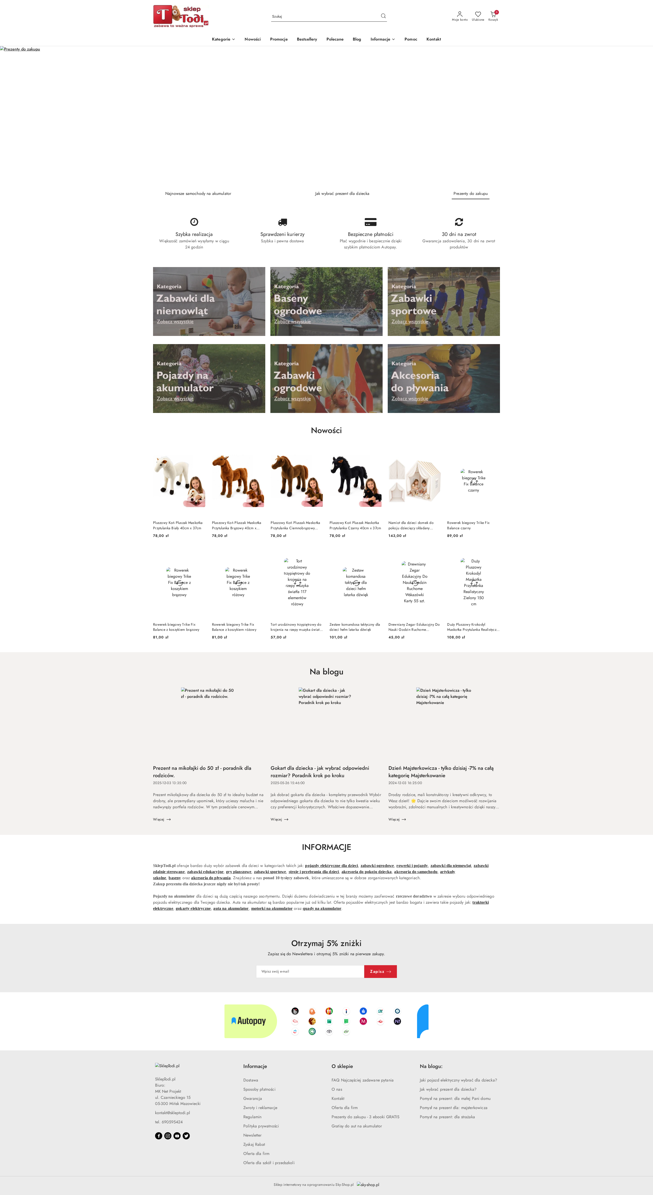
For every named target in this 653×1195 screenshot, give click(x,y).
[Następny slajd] (642, 116)
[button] (383, 39)
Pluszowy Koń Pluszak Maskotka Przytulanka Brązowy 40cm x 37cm (236, 525)
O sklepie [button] (342, 1066)
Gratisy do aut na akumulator (357, 1126)
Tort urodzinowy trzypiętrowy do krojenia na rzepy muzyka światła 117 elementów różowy (296, 627)
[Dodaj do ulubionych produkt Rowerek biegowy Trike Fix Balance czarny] (494, 452)
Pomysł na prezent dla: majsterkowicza (453, 1108)
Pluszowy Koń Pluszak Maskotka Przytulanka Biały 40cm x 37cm (178, 525)
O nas (337, 1089)
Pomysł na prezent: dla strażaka (447, 1117)
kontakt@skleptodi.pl (172, 1113)
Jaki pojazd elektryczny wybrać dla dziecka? (458, 1080)
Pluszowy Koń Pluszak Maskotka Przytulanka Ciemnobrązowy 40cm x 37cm (295, 525)
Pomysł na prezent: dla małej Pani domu (455, 1098)
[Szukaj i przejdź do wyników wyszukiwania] (383, 16)
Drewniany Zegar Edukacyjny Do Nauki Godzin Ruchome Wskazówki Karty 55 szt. (414, 627)
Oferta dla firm (256, 1153)
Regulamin (252, 1117)
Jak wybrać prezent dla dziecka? (448, 1089)
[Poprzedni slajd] (11, 116)
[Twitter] (186, 1135)
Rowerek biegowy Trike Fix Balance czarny (468, 525)
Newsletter (252, 1135)
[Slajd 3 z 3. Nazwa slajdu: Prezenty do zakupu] (326, 116)
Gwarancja (252, 1098)
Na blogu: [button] (431, 1066)
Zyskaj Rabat (254, 1144)
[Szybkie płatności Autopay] (326, 1021)
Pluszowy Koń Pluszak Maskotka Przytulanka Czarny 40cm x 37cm (355, 525)
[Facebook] (158, 1135)
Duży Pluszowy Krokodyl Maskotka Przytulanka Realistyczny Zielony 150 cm (473, 627)
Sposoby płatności (259, 1089)
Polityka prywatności (261, 1126)
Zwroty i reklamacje (260, 1108)
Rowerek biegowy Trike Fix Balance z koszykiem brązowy (176, 627)
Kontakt (338, 1098)
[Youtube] (177, 1135)
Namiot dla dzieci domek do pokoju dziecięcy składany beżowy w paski (411, 525)
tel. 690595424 (169, 1122)
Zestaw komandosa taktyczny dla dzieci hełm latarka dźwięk (355, 627)
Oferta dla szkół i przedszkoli (269, 1163)
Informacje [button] (255, 1066)
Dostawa (250, 1080)
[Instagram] (167, 1135)
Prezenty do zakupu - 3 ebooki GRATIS (365, 1117)
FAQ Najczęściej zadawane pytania (363, 1080)
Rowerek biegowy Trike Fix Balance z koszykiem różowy (234, 627)
